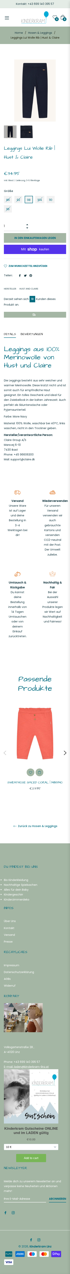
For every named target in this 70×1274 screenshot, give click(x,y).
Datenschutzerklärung (19, 972)
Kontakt (9, 928)
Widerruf (10, 986)
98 (29, 200)
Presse (8, 942)
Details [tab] (10, 334)
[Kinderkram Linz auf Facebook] (5, 1212)
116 (8, 209)
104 (40, 200)
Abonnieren (57, 1199)
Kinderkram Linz (41, 1246)
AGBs (7, 979)
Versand (9, 935)
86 (8, 200)
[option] (35, 753)
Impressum (11, 965)
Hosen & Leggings (40, 33)
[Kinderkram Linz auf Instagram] (13, 1212)
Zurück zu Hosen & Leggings (37, 826)
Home (19, 33)
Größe (8, 191)
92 (18, 200)
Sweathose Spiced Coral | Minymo (35, 782)
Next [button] (65, 753)
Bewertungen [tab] (32, 334)
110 (50, 200)
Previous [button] (5, 753)
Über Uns (10, 921)
